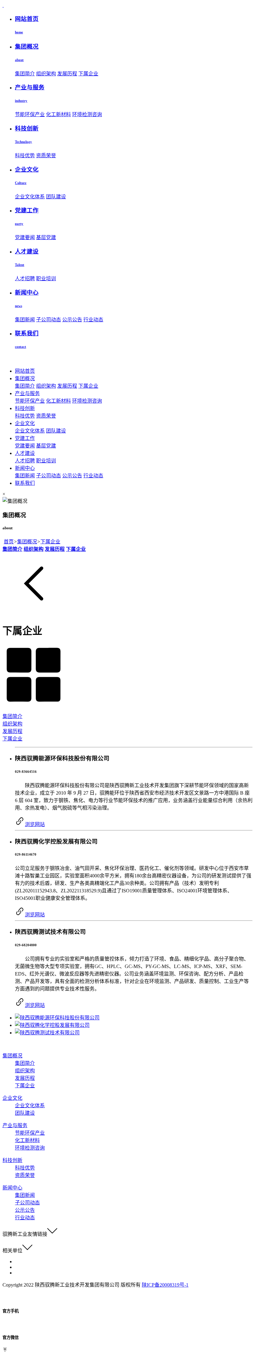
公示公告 (72, 319)
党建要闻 (25, 237)
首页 (9, 541)
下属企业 (88, 73)
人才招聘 (25, 278)
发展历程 (67, 73)
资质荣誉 (46, 155)
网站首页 (25, 371)
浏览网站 (35, 824)
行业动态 (93, 319)
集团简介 (25, 73)
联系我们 (25, 483)
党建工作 (25, 438)
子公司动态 (48, 319)
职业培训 (46, 278)
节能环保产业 (30, 114)
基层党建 (46, 237)
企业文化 (25, 423)
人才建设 (25, 453)
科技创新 (25, 408)
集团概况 (25, 378)
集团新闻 (25, 319)
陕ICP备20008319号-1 (165, 1284)
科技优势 (25, 155)
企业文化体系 (30, 196)
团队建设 (56, 196)
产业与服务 (27, 393)
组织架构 (46, 73)
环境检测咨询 (87, 114)
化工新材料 (58, 114)
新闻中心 (25, 468)
